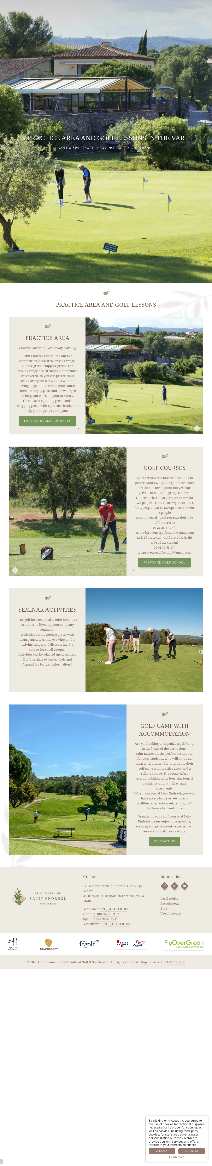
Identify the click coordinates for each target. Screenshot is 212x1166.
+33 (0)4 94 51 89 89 (105, 914)
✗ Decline (191, 1151)
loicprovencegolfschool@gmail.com (164, 552)
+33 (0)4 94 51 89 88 (116, 924)
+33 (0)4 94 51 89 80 (114, 909)
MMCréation (176, 962)
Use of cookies (171, 913)
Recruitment (169, 903)
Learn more (176, 1157)
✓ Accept (162, 1151)
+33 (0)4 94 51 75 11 (104, 919)
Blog (163, 908)
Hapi (144, 962)
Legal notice (169, 898)
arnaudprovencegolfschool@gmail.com (164, 532)
